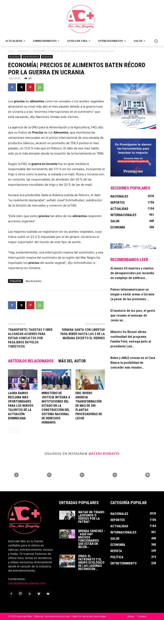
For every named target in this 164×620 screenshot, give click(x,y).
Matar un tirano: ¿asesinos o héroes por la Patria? (91, 517)
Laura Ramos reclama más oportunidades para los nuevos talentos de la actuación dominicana (20, 405)
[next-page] (16, 430)
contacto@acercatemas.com (26, 583)
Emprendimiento (31, 56)
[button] (156, 41)
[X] (21, 87)
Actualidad (23, 51)
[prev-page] (10, 430)
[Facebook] (12, 87)
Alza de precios (33, 280)
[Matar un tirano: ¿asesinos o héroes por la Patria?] (67, 515)
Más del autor (72, 361)
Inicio (11, 51)
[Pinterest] (30, 87)
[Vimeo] (39, 594)
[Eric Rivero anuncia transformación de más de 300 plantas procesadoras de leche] (90, 379)
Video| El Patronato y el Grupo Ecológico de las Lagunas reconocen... (91, 562)
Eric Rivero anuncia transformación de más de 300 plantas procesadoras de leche (88, 405)
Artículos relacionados (31, 361)
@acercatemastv (104, 454)
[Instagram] (20, 593)
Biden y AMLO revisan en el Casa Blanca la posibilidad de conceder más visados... (132, 362)
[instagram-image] (16, 475)
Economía (47, 56)
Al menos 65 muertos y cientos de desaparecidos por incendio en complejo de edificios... (132, 273)
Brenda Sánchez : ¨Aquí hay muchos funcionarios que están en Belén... (91, 539)
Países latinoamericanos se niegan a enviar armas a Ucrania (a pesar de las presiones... (132, 294)
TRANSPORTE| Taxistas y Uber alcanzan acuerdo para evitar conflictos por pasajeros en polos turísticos (30, 338)
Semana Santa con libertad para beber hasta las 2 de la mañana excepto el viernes (82, 334)
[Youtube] (48, 594)
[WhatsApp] (40, 87)
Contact (142, 616)
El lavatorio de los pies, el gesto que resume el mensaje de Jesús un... (132, 315)
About (130, 616)
